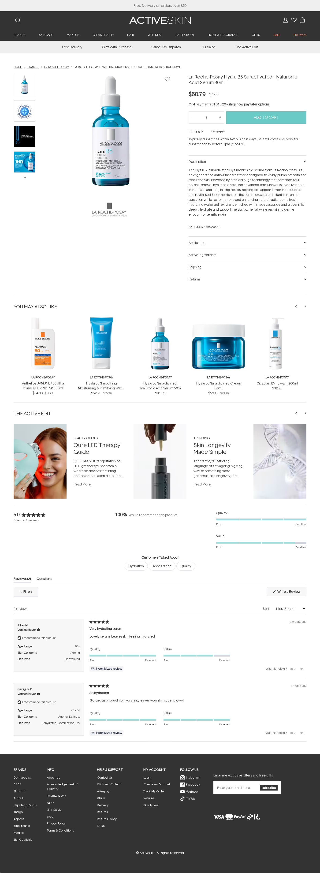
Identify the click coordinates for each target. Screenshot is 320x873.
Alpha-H (19, 798)
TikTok (190, 798)
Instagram (193, 777)
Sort (266, 608)
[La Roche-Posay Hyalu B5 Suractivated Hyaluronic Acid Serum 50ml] (160, 319)
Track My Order (154, 791)
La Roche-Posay (43, 377)
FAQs (100, 826)
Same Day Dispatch (166, 47)
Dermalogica (22, 777)
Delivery (103, 805)
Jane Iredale (22, 826)
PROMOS (300, 35)
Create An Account (156, 784)
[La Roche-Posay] (109, 210)
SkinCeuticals (23, 839)
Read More (82, 484)
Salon (50, 803)
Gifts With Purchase (117, 47)
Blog (50, 816)
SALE (276, 35)
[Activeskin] (160, 20)
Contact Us (104, 777)
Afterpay (103, 791)
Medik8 (19, 833)
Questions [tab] (44, 579)
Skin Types (150, 805)
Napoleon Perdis (25, 805)
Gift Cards (54, 809)
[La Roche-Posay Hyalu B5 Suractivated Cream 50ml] (218, 319)
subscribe (269, 787)
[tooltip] (106, 669)
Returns (102, 812)
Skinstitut (20, 791)
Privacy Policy (56, 823)
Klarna (101, 798)
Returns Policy (107, 819)
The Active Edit (246, 47)
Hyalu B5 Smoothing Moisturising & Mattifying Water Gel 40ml (101, 388)
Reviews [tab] (22, 579)
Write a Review (291, 592)
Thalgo (18, 812)
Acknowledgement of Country (62, 786)
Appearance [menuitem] (162, 566)
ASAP (17, 784)
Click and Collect (109, 784)
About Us (53, 777)
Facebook (193, 784)
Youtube (192, 791)
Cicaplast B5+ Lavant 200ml (277, 383)
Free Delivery (72, 47)
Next (24, 177)
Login (147, 777)
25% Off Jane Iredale (160, 5)
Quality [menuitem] (185, 566)
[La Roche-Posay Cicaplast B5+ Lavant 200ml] (277, 319)
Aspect (19, 819)
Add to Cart (266, 117)
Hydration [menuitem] (136, 566)
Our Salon (208, 47)
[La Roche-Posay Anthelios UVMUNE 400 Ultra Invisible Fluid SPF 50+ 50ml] (43, 319)
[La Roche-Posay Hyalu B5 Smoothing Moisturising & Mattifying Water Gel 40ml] (101, 319)
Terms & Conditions (60, 830)
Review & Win (56, 796)
